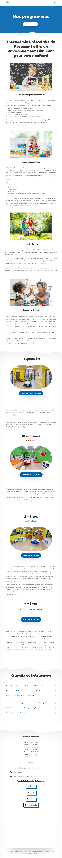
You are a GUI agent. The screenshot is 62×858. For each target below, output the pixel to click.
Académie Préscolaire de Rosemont (18, 489)
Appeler (31, 792)
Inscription (30, 24)
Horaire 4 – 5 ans (31, 619)
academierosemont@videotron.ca (23, 776)
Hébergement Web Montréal (37, 851)
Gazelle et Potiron (32, 250)
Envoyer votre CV (31, 805)
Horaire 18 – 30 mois (31, 474)
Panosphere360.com (34, 853)
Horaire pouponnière (31, 393)
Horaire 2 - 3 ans (31, 555)
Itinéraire (31, 786)
